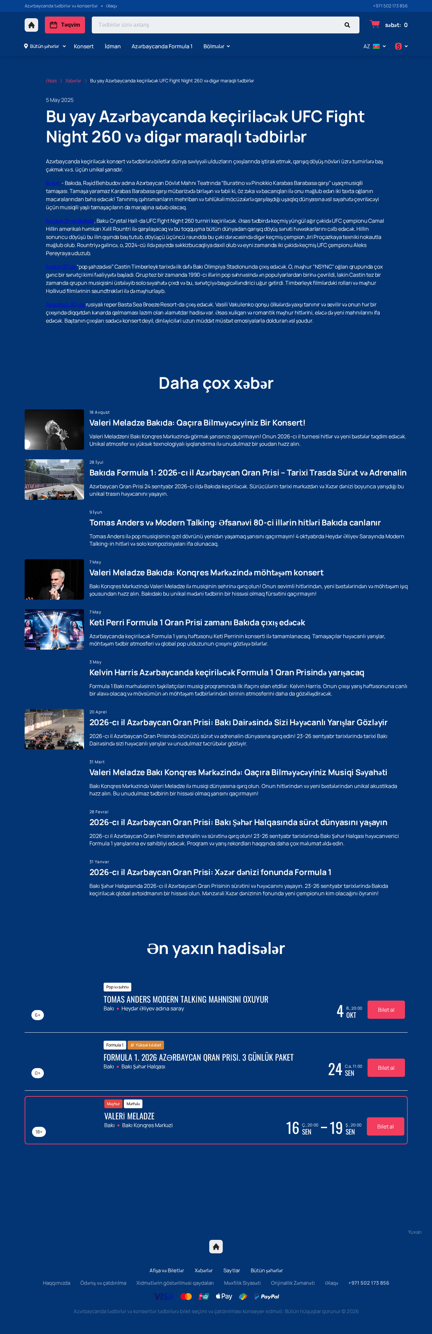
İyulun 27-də (61, 266)
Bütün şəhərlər (44, 46)
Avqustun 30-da (65, 304)
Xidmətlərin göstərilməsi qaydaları (175, 1282)
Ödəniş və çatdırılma (103, 1282)
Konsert (84, 46)
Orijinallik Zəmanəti (293, 1282)
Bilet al (386, 1009)
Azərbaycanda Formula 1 (162, 46)
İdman (113, 46)
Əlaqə (331, 1282)
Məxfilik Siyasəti (242, 1282)
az (366, 46)
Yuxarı (415, 1231)
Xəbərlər (204, 1270)
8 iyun (53, 183)
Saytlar (231, 1270)
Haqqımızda (56, 1282)
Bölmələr (214, 46)
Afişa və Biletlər (167, 1270)
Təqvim (70, 25)
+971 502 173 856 (390, 6)
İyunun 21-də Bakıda (70, 220)
